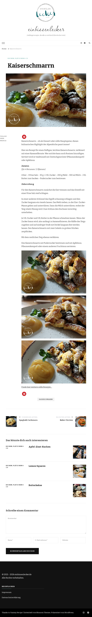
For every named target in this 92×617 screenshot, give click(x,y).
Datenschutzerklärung (11, 598)
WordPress (69, 613)
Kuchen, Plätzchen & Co (18, 58)
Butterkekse (35, 485)
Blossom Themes (43, 613)
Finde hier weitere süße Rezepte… (36, 387)
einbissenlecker (46, 28)
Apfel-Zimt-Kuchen (40, 446)
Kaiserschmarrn (46, 399)
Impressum (6, 592)
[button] (24, 137)
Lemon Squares (37, 466)
